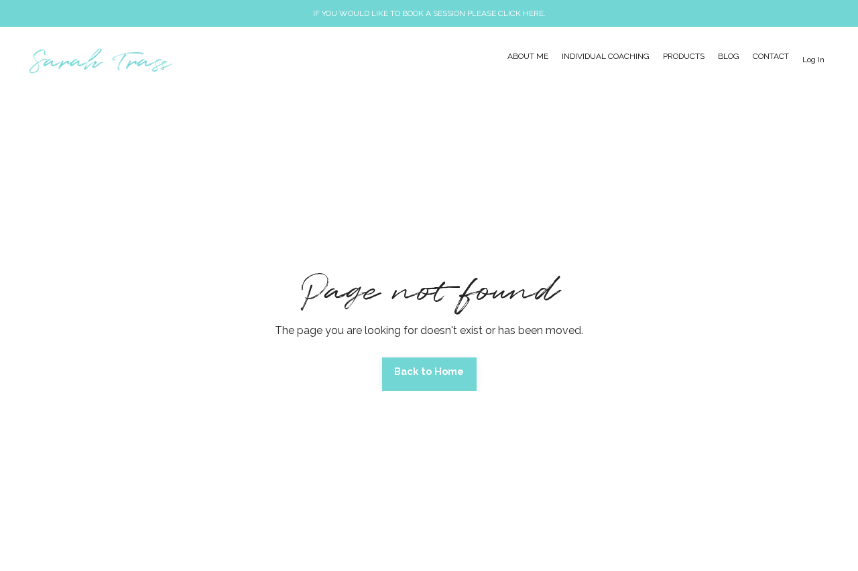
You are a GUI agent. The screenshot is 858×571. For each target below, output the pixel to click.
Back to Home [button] (429, 371)
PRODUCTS (683, 56)
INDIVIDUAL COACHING (606, 56)
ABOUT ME (527, 56)
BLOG (728, 56)
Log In (813, 59)
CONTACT (771, 56)
